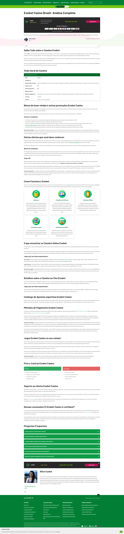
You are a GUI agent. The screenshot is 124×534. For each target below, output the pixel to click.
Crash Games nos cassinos (69, 514)
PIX (31, 319)
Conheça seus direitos (29, 507)
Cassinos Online (37, 2)
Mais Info (58, 531)
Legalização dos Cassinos (29, 512)
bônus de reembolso (74, 142)
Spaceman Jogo (46, 514)
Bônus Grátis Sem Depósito (88, 507)
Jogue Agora (93, 21)
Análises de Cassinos (60, 6)
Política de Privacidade (29, 518)
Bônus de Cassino (47, 2)
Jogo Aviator (46, 509)
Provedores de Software (68, 512)
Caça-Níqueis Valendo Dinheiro (50, 507)
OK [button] (121, 531)
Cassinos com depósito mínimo (89, 514)
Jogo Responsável (28, 509)
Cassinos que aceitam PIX (87, 509)
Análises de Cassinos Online (69, 516)
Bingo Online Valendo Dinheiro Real (51, 505)
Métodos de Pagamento (68, 507)
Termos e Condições (28, 514)
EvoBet (39, 77)
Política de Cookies (28, 516)
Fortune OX (65, 261)
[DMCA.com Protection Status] (97, 526)
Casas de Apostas (75, 2)
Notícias (82, 2)
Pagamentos (56, 2)
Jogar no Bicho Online (87, 512)
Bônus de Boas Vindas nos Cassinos (90, 505)
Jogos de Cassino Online (68, 509)
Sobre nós (26, 505)
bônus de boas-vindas (31, 125)
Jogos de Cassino (65, 2)
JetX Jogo (45, 512)
